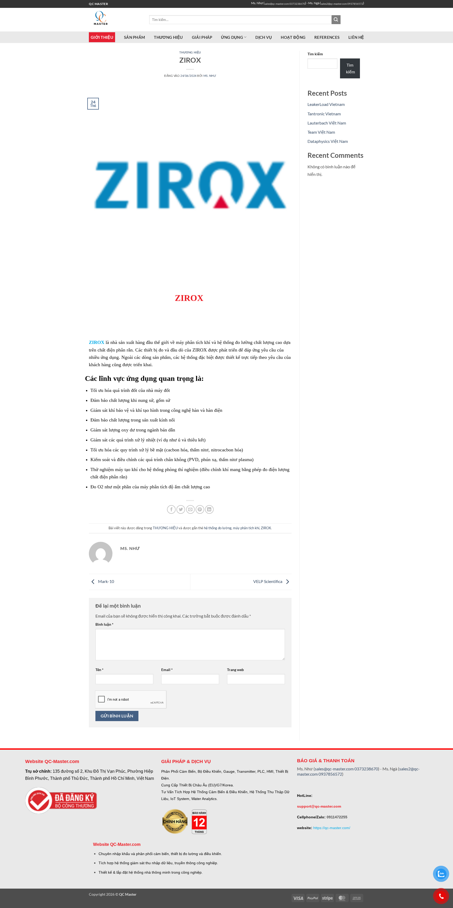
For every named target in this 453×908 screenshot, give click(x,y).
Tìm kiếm (315, 54)
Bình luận (104, 624)
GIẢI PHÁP (202, 37)
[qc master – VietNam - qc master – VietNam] (115, 19)
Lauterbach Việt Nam (327, 122)
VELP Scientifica (268, 581)
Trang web (235, 669)
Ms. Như (209, 75)
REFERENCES (326, 37)
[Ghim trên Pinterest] (200, 509)
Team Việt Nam (321, 131)
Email (167, 669)
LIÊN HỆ (356, 37)
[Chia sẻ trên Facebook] (171, 509)
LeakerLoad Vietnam (326, 104)
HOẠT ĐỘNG (293, 37)
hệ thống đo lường (217, 528)
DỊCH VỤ (263, 37)
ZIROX (96, 342)
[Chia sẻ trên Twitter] (180, 509)
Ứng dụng (232, 37)
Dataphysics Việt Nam (328, 141)
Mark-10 (105, 581)
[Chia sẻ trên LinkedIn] (209, 509)
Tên (99, 669)
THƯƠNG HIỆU (168, 37)
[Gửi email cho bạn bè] (190, 509)
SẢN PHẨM (134, 37)
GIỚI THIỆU (102, 37)
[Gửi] (336, 19)
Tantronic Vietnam (324, 113)
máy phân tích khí (246, 528)
